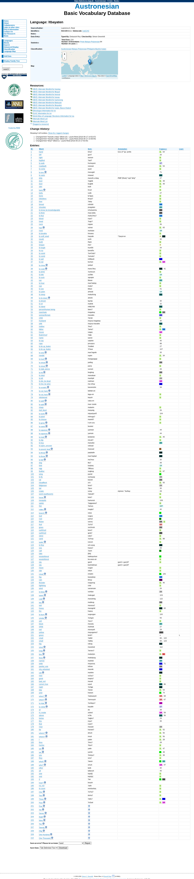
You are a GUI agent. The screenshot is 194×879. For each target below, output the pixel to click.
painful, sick (43, 666)
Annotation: (122, 149)
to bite (41, 275)
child (41, 318)
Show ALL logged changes (58, 133)
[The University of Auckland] (14, 77)
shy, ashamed (44, 669)
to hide (41, 703)
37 (32, 262)
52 (32, 307)
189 (32, 765)
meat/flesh (43, 483)
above (41, 715)
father (41, 329)
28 (32, 234)
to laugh (42, 248)
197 (32, 792)
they (40, 758)
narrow (41, 661)
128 (32, 562)
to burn (41, 615)
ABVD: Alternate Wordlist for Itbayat (46, 92)
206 (32, 824)
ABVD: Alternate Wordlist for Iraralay (47, 89)
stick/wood (43, 397)
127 (32, 556)
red (40, 630)
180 (32, 730)
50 (32, 301)
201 (32, 806)
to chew (42, 265)
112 (32, 509)
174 (32, 713)
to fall (41, 460)
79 (32, 397)
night (41, 687)
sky (40, 562)
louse (41, 498)
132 (32, 577)
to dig (41, 440)
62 (32, 335)
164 (32, 679)
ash (40, 621)
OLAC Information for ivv (42, 113)
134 (32, 583)
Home (6, 21)
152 (32, 638)
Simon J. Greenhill (87, 876)
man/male (43, 312)
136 (32, 588)
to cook (42, 269)
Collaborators (9, 25)
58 (32, 324)
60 (32, 329)
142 (32, 608)
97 (32, 466)
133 (32, 580)
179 (32, 727)
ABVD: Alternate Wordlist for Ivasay (46, 97)
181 (32, 733)
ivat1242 (86, 31)
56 (32, 318)
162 (32, 673)
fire (40, 611)
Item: (90, 149)
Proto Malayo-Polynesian (90, 42)
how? (41, 783)
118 (32, 527)
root (40, 519)
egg (40, 468)
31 (32, 242)
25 (32, 224)
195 (32, 786)
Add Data (7, 56)
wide (41, 664)
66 (32, 346)
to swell (42, 427)
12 (32, 187)
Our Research (9, 34)
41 (32, 275)
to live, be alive (45, 384)
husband (42, 321)
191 (32, 771)
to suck (41, 278)
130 (32, 571)
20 (32, 210)
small (41, 638)
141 (32, 605)
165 (32, 681)
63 (32, 338)
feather (41, 471)
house (41, 332)
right (40, 158)
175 (32, 715)
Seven (41, 813)
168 (32, 690)
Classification (9, 49)
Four (41, 803)
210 (32, 838)
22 (32, 216)
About (6, 23)
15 (32, 196)
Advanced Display (11, 47)
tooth (41, 242)
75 (32, 381)
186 (32, 755)
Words (6, 43)
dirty (40, 178)
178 (32, 724)
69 (32, 359)
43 (32, 280)
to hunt (41, 359)
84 (32, 417)
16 (32, 199)
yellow (41, 632)
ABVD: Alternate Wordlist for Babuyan (47, 103)
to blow (42, 592)
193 (32, 779)
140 (32, 602)
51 (32, 304)
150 (32, 632)
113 (32, 513)
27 (32, 231)
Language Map (10, 51)
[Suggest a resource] (41, 124)
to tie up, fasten (45, 346)
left (40, 155)
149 (32, 630)
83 (32, 414)
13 (32, 190)
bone (41, 196)
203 (32, 813)
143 (32, 611)
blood (41, 219)
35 (32, 253)
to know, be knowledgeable (49, 210)
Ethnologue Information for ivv (44, 111)
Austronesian (100, 1)
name (41, 338)
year (40, 693)
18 (32, 204)
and (40, 774)
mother (41, 326)
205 (32, 820)
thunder (42, 583)
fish (40, 506)
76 (32, 384)
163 (32, 676)
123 (32, 545)
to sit (41, 304)
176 (32, 718)
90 (32, 440)
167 (32, 687)
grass (41, 527)
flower (41, 522)
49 (32, 298)
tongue (41, 245)
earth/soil (42, 530)
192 (32, 774)
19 (32, 207)
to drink (42, 272)
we (40, 749)
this (40, 721)
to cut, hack (43, 391)
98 (32, 468)
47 (32, 292)
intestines (42, 199)
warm (41, 596)
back (41, 190)
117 (32, 525)
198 (32, 795)
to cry (41, 251)
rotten (41, 510)
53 (32, 309)
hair (40, 228)
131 (32, 574)
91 (32, 443)
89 (32, 437)
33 (32, 248)
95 (32, 460)
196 (32, 789)
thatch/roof (43, 335)
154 (32, 647)
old (40, 673)
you (40, 755)
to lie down (43, 298)
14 (32, 193)
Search (7, 45)
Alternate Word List (40, 119)
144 (32, 614)
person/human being (47, 309)
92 (32, 446)
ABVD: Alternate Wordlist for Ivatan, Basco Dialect (52, 108)
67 (32, 352)
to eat (41, 262)
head (41, 221)
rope (41, 344)
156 (32, 654)
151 (32, 635)
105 (32, 488)
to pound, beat (44, 449)
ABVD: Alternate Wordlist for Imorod (46, 95)
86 (32, 423)
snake (41, 491)
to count (42, 789)
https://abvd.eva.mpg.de (84, 1)
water (41, 542)
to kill (41, 378)
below (41, 718)
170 (32, 696)
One (40, 792)
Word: (41, 149)
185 (32, 749)
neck (41, 224)
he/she (41, 745)
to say (41, 341)
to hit (41, 373)
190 (32, 768)
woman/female (44, 315)
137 (32, 592)
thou (40, 742)
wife (40, 324)
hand (41, 152)
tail (40, 488)
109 (32, 500)
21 (32, 213)
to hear (41, 283)
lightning (42, 586)
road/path (42, 166)
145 (32, 618)
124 (32, 548)
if (39, 779)
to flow (41, 545)
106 (32, 491)
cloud (41, 574)
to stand (42, 307)
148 (32, 627)
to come (42, 169)
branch (41, 513)
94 (32, 453)
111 (32, 506)
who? (41, 765)
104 (32, 485)
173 (32, 710)
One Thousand (45, 838)
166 (32, 684)
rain (40, 580)
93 (32, 449)
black (41, 624)
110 (32, 503)
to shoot (42, 363)
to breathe (43, 234)
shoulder (42, 207)
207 (32, 827)
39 (32, 269)
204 (32, 817)
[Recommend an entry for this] (89, 806)
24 (32, 221)
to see (41, 289)
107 (32, 494)
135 (32, 586)
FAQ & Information (11, 30)
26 (32, 228)
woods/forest (44, 556)
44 (32, 283)
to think (42, 213)
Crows (110, 1)
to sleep (42, 295)
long (40, 651)
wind (41, 588)
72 (32, 372)
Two (40, 796)
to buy (41, 443)
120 (32, 536)
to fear (41, 216)
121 (32, 539)
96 (32, 463)
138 (32, 595)
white (41, 627)
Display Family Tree (12, 61)
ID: (32, 149)
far (40, 730)
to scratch (42, 388)
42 (32, 278)
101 (32, 477)
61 (32, 332)
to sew (41, 353)
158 (32, 661)
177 (32, 721)
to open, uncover (45, 446)
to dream (42, 301)
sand (41, 539)
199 (32, 799)
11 (32, 181)
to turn (41, 172)
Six (40, 810)
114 (32, 516)
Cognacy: (163, 149)
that (40, 724)
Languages (8, 41)
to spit (41, 259)
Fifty (40, 831)
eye (40, 286)
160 (32, 666)
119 (32, 530)
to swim (42, 175)
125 (32, 551)
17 (32, 202)
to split (41, 401)
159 (32, 664)
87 (32, 426)
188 (32, 761)
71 (32, 369)
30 (32, 239)
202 (32, 810)
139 (32, 599)
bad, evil (42, 681)
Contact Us (8, 32)
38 (32, 265)
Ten (40, 824)
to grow (42, 423)
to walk (41, 163)
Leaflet (64, 76)
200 (32, 802)
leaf (40, 516)
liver (40, 202)
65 (32, 344)
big (40, 644)
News (6, 36)
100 (32, 474)
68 (32, 356)
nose (41, 231)
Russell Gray (107, 876)
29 (32, 236)
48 (32, 295)
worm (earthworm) (46, 494)
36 (32, 259)
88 (32, 430)
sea (40, 548)
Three (41, 799)
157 (32, 658)
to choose (43, 419)
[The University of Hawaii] (14, 90)
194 (32, 783)
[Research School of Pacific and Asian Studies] (14, 105)
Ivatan (104, 49)
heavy (41, 608)
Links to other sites (11, 27)
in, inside (42, 713)
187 (32, 758)
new (40, 676)
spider (41, 503)
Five (40, 806)
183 (32, 742)
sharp (41, 407)
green (41, 635)
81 (32, 407)
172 (32, 707)
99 (32, 471)
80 (32, 401)
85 (32, 419)
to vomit (42, 253)
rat (40, 480)
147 (32, 624)
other (41, 768)
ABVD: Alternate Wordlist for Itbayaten (47, 105)
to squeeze (43, 430)
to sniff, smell (44, 236)
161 (32, 669)
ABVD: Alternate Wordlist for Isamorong (48, 100)
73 (32, 375)
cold (40, 599)
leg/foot (42, 160)
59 (32, 326)
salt (40, 551)
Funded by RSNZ (14, 128)
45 (32, 286)
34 (32, 251)
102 (32, 480)
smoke (41, 618)
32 (32, 245)
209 (32, 834)
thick (41, 658)
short (41, 647)
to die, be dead (45, 381)
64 (32, 341)
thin (40, 654)
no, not (41, 786)
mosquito (42, 500)
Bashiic (98, 49)
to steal (42, 375)
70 (32, 362)
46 (32, 289)
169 (32, 693)
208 (32, 831)
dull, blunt (43, 410)
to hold (41, 437)
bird (40, 466)
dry (40, 603)
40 (32, 272)
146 (32, 621)
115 (32, 519)
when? (41, 696)
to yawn (42, 292)
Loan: (181, 149)
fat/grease (43, 485)
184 (32, 745)
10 (32, 178)
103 (32, 483)
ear (40, 280)
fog (40, 577)
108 (32, 497)
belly (41, 193)
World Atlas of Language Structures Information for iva (53, 116)
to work (42, 414)
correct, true (43, 684)
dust (40, 181)
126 (32, 554)
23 (32, 219)
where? (42, 733)
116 (32, 522)
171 (32, 703)
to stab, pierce (44, 369)
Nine (41, 821)
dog (40, 463)
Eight (41, 817)
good (41, 679)
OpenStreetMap (111, 76)
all (40, 771)
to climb (42, 707)
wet (40, 605)
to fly (41, 477)
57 (32, 321)
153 (32, 644)
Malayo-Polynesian (79, 49)
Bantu (116, 1)
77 (32, 387)
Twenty (41, 828)
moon (41, 568)
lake (40, 554)
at (39, 710)
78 (32, 391)
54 (32, 312)
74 (32, 378)
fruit (40, 525)
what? (41, 762)
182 (32, 740)
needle (41, 356)
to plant (42, 417)
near (41, 727)
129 (32, 568)
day (40, 690)
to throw (42, 453)
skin (40, 187)
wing (41, 474)
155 (32, 651)
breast (41, 204)
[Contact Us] (113, 876)
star (40, 571)
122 (32, 542)
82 (32, 410)
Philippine (91, 49)
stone (41, 536)
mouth (41, 239)
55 (32, 315)
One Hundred (44, 835)
